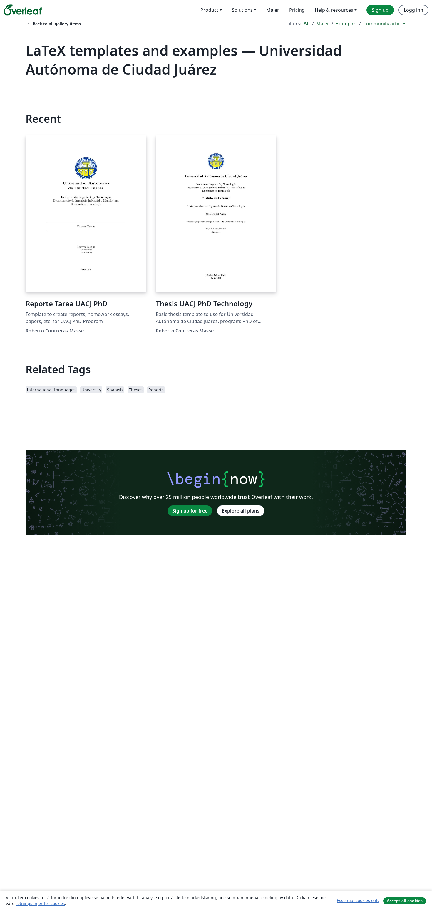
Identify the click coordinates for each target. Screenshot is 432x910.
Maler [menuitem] (272, 10)
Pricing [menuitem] (297, 10)
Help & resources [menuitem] (334, 10)
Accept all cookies (405, 901)
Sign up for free (189, 511)
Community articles (384, 23)
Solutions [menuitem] (242, 10)
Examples (346, 23)
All (307, 23)
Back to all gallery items (54, 23)
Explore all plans (240, 511)
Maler (322, 23)
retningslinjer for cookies (40, 903)
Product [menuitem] (209, 10)
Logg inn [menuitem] (413, 10)
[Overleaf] (23, 10)
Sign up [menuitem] (380, 10)
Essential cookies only (358, 900)
